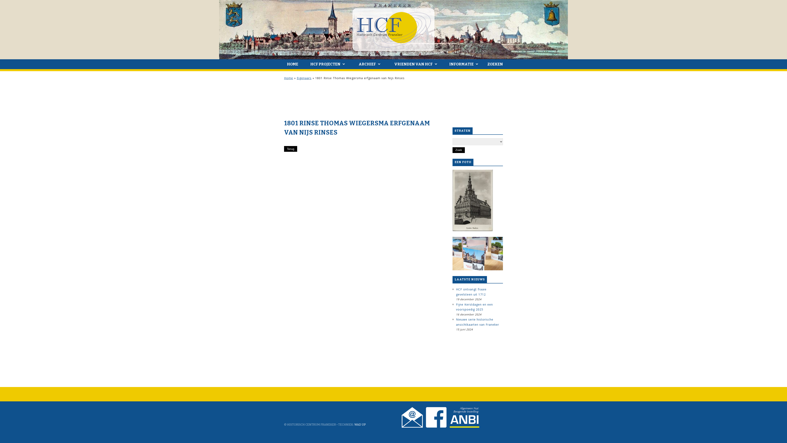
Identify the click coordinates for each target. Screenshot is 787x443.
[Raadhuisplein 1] (473, 200)
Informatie (461, 64)
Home (292, 64)
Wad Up (360, 424)
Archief (367, 64)
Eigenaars (304, 78)
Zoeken (495, 64)
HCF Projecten (325, 64)
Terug (290, 149)
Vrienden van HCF (413, 64)
